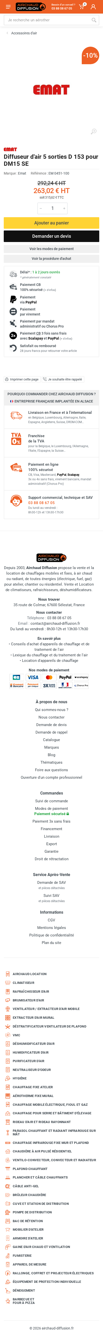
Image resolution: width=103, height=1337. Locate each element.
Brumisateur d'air (28, 1000)
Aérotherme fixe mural (33, 1096)
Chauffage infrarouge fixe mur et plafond (51, 1143)
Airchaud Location (29, 974)
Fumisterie (22, 1255)
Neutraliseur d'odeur (32, 1070)
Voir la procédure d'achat (51, 259)
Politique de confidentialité (51, 935)
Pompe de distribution (32, 1212)
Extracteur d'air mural (33, 1017)
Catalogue (51, 740)
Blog (51, 755)
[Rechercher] (94, 20)
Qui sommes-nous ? (51, 709)
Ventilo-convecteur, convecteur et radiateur (54, 1160)
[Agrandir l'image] (93, 131)
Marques (51, 747)
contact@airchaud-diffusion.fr (55, 623)
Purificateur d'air (28, 1061)
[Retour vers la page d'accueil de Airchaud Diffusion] (31, 7)
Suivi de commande (51, 801)
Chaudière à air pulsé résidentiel (42, 1151)
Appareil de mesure (29, 1264)
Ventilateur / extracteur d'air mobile (46, 1009)
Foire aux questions (51, 770)
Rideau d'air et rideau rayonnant (42, 1122)
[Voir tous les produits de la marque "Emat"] (10, 149)
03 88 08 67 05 (41, 503)
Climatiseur (23, 983)
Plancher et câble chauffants (40, 1177)
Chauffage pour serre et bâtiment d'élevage (52, 1113)
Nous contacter (51, 717)
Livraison (51, 836)
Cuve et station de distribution (41, 1204)
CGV (51, 920)
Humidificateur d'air (30, 1052)
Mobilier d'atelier (28, 1229)
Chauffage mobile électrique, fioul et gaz (50, 1105)
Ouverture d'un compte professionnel (51, 777)
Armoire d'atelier (28, 1238)
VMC (16, 1035)
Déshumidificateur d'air (33, 1044)
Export (51, 844)
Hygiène (19, 1078)
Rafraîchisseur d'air (31, 991)
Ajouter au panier (51, 222)
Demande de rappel (52, 732)
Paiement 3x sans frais (51, 821)
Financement (51, 829)
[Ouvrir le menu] (8, 6)
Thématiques (51, 762)
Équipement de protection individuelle (47, 1282)
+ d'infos (49, 290)
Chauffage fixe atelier (33, 1087)
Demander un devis (51, 236)
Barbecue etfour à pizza (24, 1301)
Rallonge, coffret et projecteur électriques (53, 1273)
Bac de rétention (28, 1221)
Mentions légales (51, 927)
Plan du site (51, 942)
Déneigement (24, 1290)
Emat (22, 173)
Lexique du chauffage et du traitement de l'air (50, 655)
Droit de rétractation (51, 859)
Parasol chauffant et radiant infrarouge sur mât (54, 1132)
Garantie (51, 851)
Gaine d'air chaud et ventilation (41, 1247)
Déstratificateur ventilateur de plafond (49, 1026)
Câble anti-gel (26, 1186)
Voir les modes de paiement (52, 249)
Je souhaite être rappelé (65, 379)
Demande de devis (51, 725)
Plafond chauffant (30, 1169)
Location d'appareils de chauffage (50, 660)
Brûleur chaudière (29, 1195)
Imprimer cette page (24, 379)
